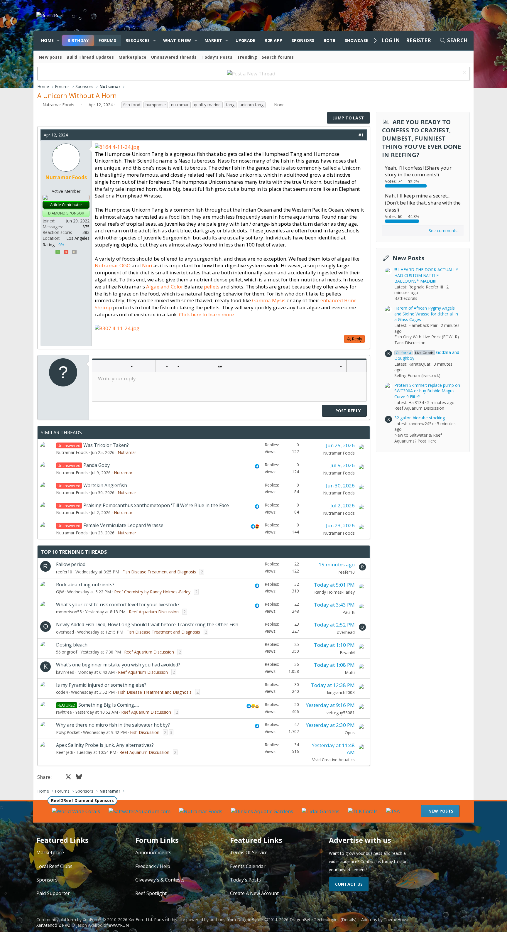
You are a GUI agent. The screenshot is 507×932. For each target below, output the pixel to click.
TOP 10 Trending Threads (74, 552)
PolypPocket (68, 732)
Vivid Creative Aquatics (333, 759)
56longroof (66, 652)
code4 (62, 692)
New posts (50, 57)
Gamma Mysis (269, 300)
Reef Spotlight (151, 893)
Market (213, 40)
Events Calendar (248, 866)
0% (61, 244)
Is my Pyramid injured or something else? (101, 685)
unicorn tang (251, 104)
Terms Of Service (249, 852)
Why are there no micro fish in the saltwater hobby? (113, 725)
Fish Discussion (144, 732)
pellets (211, 286)
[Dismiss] (464, 73)
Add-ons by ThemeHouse (385, 919)
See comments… (445, 230)
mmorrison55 (69, 611)
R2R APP (273, 40)
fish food (131, 104)
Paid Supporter (53, 893)
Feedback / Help (152, 866)
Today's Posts (217, 57)
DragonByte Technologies (314, 919)
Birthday (78, 40)
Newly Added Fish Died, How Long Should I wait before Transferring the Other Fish (147, 624)
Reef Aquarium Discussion (154, 611)
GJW (60, 592)
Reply (357, 339)
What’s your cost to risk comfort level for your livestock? (118, 604)
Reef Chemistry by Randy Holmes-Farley (152, 592)
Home (47, 40)
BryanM (347, 652)
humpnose (156, 104)
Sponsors (303, 40)
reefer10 (64, 572)
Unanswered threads (174, 57)
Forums (107, 40)
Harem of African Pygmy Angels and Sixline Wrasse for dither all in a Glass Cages (426, 313)
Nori (147, 265)
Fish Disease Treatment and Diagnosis (159, 572)
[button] (58, 40)
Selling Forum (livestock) (417, 375)
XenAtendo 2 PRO (53, 925)
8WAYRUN (119, 925)
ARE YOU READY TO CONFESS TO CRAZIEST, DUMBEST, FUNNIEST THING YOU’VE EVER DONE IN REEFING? (421, 138)
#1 (361, 135)
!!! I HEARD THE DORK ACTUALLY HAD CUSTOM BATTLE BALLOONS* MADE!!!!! (426, 275)
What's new (177, 40)
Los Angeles (77, 238)
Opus (350, 732)
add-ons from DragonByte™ (236, 919)
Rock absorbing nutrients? (85, 584)
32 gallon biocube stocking (419, 418)
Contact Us (349, 884)
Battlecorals (405, 298)
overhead (65, 632)
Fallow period (70, 564)
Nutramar (127, 452)
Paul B (348, 612)
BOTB (329, 40)
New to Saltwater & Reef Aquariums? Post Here (418, 438)
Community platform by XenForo (94, 919)
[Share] (352, 135)
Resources (138, 40)
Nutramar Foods (58, 104)
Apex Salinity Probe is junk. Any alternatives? (105, 745)
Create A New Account (254, 893)
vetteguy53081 (341, 712)
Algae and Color (164, 286)
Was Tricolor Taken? (106, 445)
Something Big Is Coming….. (108, 705)
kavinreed (65, 672)
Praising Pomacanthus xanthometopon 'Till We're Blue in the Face (156, 505)
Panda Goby (96, 465)
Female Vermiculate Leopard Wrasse (123, 525)
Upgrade (246, 40)
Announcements (153, 852)
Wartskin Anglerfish (105, 485)
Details (348, 919)
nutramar (180, 104)
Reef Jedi (64, 752)
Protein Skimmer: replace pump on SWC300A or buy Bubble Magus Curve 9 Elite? (427, 390)
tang (230, 104)
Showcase (356, 40)
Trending (247, 57)
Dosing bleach (71, 644)
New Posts (409, 258)
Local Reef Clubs (54, 866)
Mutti (350, 672)
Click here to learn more (206, 314)
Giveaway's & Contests (160, 880)
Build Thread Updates (90, 57)
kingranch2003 (341, 692)
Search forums (278, 57)
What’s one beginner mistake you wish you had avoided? (118, 664)
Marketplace (132, 57)
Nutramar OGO (113, 265)
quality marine (207, 104)
